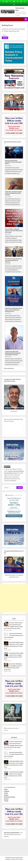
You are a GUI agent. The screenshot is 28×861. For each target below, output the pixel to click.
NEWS (14, 618)
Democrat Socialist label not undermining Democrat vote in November (13, 635)
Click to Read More (9, 368)
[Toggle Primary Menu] (25, 19)
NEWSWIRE (14, 737)
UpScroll (6, 799)
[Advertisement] (14, 598)
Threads (6, 800)
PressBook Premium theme (17, 859)
